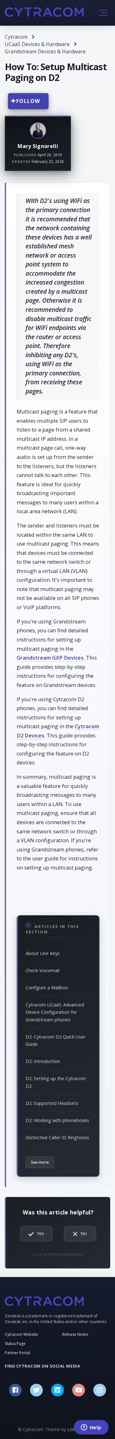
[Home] (44, 12)
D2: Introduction (43, 1061)
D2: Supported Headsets (52, 1103)
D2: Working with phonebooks (57, 1120)
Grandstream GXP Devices (50, 657)
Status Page (15, 1343)
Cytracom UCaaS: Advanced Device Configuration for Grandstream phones (55, 1012)
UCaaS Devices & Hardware (37, 44)
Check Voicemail (42, 970)
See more (40, 1162)
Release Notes (75, 1334)
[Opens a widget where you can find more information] (91, 1428)
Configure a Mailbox (47, 988)
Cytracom (16, 36)
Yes (40, 1233)
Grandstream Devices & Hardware (45, 51)
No (83, 1233)
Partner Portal (17, 1352)
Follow (28, 101)
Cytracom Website (21, 1334)
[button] (103, 12)
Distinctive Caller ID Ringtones (57, 1137)
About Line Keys (43, 953)
